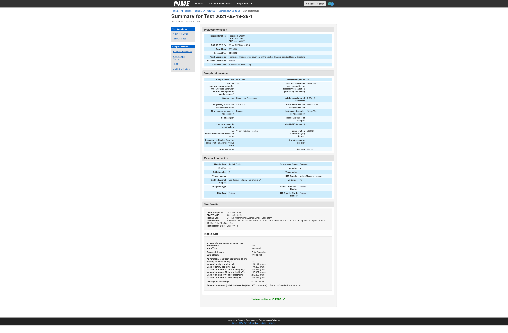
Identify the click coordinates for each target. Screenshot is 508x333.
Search (198, 3)
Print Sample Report (179, 58)
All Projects (186, 10)
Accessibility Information (266, 322)
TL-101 (176, 63)
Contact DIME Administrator (243, 322)
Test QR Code (179, 38)
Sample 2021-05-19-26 (229, 10)
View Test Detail (180, 33)
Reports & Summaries (219, 3)
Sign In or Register (315, 3)
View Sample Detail (182, 51)
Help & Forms (244, 3)
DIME (176, 10)
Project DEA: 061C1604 (205, 10)
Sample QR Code (181, 68)
